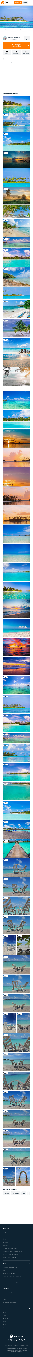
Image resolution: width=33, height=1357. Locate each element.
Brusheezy (6, 1293)
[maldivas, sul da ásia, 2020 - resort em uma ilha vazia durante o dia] (16, 828)
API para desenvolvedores (10, 1308)
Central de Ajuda (7, 1355)
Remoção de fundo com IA (10, 1317)
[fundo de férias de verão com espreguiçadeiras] (16, 345)
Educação (5, 1305)
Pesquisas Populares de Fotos (11, 1342)
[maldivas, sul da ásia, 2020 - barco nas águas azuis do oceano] (16, 684)
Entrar (25, 2)
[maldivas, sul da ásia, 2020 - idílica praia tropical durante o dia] (16, 771)
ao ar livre (16, 1254)
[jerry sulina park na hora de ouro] (16, 195)
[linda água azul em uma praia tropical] (16, 103)
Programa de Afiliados (9, 1336)
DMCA (4, 1333)
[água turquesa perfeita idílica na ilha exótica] (16, 608)
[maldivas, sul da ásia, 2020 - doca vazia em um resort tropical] (16, 847)
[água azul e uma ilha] (16, 292)
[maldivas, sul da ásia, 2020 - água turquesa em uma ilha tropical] (16, 790)
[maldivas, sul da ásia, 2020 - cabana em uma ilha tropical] (16, 703)
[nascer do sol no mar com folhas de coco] (16, 375)
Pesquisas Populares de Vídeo (11, 1345)
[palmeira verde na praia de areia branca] (16, 327)
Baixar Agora (16, 45)
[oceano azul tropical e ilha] (16, 571)
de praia (6, 1254)
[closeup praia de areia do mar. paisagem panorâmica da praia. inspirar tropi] (16, 360)
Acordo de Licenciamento (10, 1330)
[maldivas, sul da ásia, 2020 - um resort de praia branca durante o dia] (16, 121)
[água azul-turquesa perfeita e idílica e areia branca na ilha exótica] (16, 627)
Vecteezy (5, 1296)
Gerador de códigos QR (9, 1320)
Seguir (27, 39)
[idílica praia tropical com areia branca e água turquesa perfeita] (16, 533)
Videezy (5, 1299)
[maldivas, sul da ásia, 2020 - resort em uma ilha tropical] (16, 418)
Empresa (5, 1302)
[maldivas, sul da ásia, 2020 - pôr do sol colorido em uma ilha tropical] (16, 159)
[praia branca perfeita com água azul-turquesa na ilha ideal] (16, 437)
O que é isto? (15, 59)
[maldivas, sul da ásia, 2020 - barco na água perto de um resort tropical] (16, 241)
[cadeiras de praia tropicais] (16, 867)
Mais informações (8, 62)
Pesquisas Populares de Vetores (12, 1339)
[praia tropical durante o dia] (16, 177)
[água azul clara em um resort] (16, 140)
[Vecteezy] (2, 2)
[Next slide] (26, 1254)
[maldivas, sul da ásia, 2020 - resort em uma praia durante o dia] (16, 256)
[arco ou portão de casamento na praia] (10, 1236)
